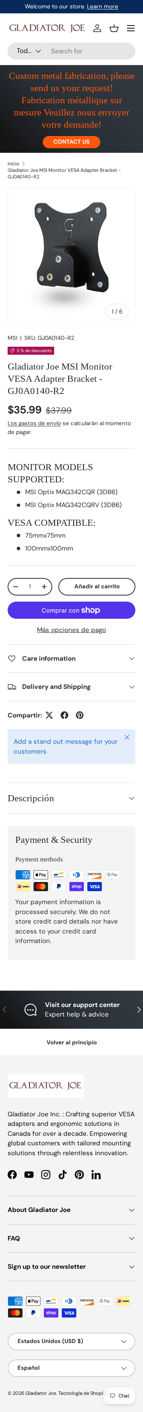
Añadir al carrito (97, 586)
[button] (114, 28)
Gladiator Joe (41, 1393)
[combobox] (71, 51)
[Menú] (130, 28)
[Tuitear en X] (49, 715)
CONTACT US (71, 142)
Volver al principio (72, 1042)
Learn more (102, 6)
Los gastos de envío (34, 423)
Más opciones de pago (71, 630)
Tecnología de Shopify (82, 1393)
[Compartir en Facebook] (64, 715)
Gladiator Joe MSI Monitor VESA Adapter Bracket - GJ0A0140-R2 (64, 173)
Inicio (13, 163)
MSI (12, 338)
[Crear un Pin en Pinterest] (79, 715)
